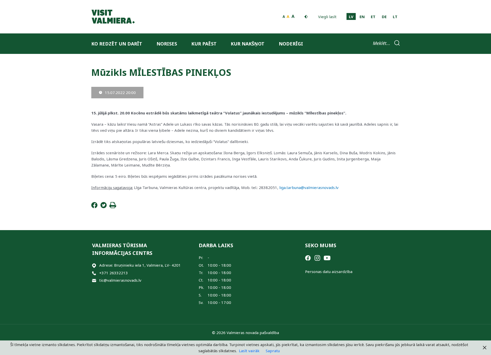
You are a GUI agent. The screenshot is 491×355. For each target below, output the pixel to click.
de (384, 16)
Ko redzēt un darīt (116, 44)
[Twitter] (104, 206)
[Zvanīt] (94, 273)
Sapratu (273, 350)
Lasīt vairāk (249, 350)
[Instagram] (317, 257)
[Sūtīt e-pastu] (94, 280)
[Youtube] (327, 257)
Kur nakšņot (247, 44)
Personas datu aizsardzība (328, 271)
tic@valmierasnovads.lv (120, 280)
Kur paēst (204, 44)
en (362, 16)
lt (395, 16)
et (373, 16)
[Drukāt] (112, 206)
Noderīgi (291, 44)
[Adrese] (94, 265)
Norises (167, 44)
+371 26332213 (113, 272)
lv (351, 16)
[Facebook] (94, 206)
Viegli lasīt (327, 16)
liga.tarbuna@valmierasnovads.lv (309, 187)
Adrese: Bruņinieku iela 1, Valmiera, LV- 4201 (140, 265)
